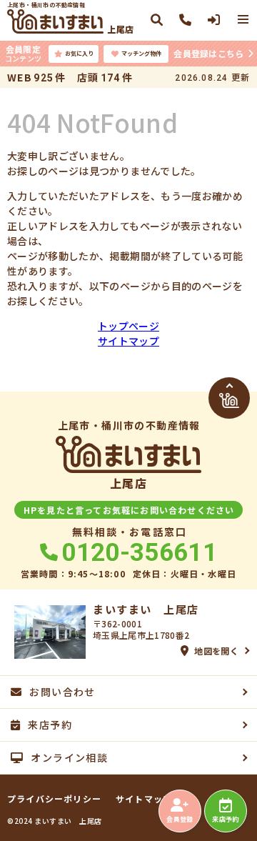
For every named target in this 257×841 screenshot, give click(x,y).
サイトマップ (128, 341)
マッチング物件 (141, 53)
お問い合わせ (62, 692)
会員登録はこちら (208, 53)
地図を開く (216, 651)
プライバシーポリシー (54, 799)
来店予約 (225, 819)
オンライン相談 (69, 757)
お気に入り (79, 53)
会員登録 (179, 819)
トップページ (128, 326)
